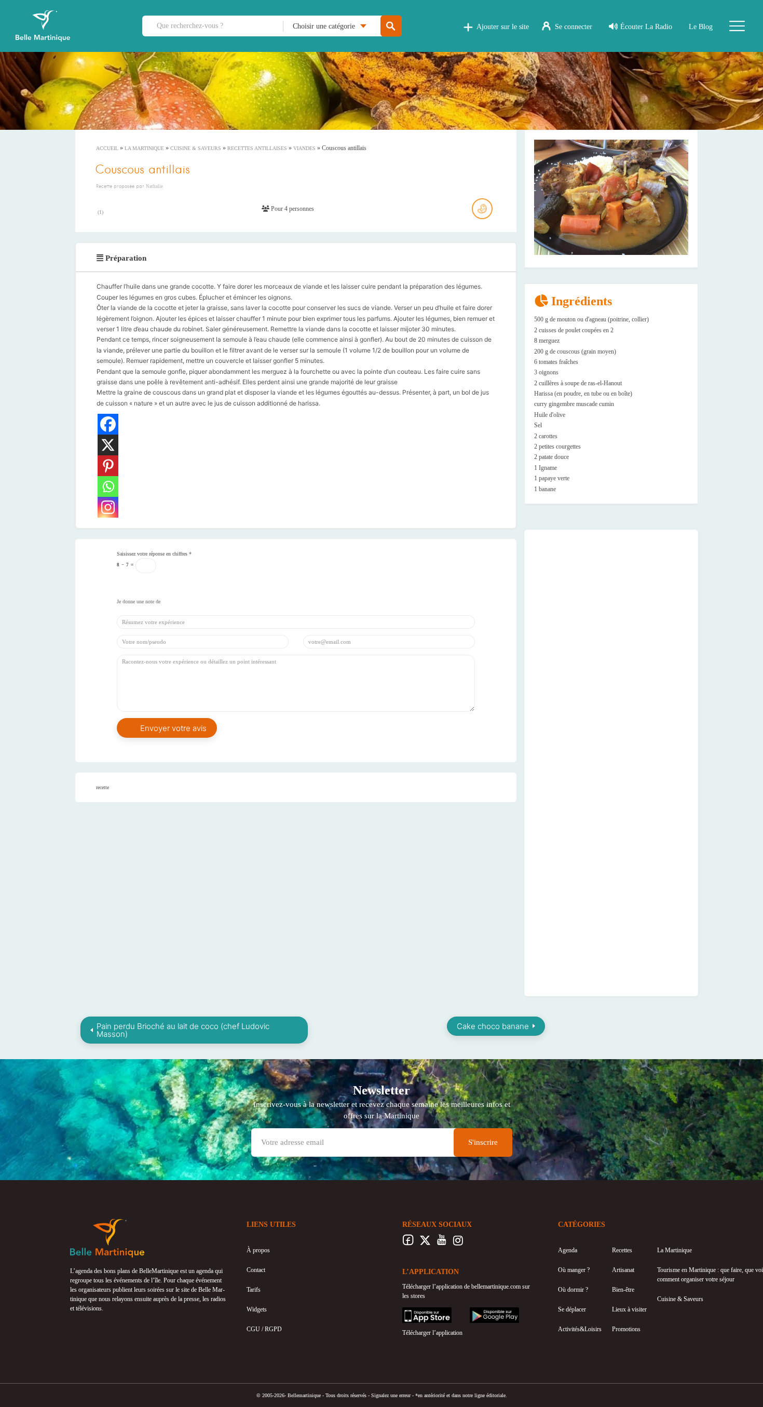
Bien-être (623, 1289)
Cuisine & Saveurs (195, 148)
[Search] (391, 26)
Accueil (107, 148)
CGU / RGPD (264, 1329)
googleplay (483, 1312)
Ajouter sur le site (502, 27)
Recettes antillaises (257, 148)
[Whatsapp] (108, 486)
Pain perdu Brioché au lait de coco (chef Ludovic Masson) (183, 1030)
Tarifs (254, 1289)
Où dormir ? (573, 1289)
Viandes (304, 148)
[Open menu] (737, 26)
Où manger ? (574, 1270)
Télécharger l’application (432, 1332)
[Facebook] (108, 424)
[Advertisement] (611, 604)
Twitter (425, 1243)
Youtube (441, 1243)
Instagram (458, 1243)
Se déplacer (572, 1309)
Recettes (622, 1250)
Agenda (567, 1250)
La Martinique (144, 148)
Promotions (626, 1329)
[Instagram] (108, 507)
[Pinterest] (108, 465)
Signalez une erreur (391, 1395)
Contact (256, 1270)
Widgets (257, 1309)
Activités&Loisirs (580, 1329)
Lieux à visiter (629, 1309)
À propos (258, 1250)
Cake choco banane (493, 1026)
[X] (108, 445)
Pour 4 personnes (291, 208)
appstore (412, 1312)
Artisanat (623, 1270)
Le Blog (701, 27)
